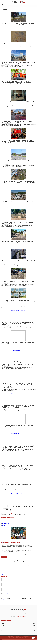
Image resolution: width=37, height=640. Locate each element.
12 (14, 567)
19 (14, 569)
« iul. (2, 574)
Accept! (33, 638)
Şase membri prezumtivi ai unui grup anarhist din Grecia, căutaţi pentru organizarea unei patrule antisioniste (17, 548)
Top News (6, 8)
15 (28, 567)
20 (18, 569)
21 (23, 569)
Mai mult (31, 636)
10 (3, 567)
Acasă (2, 8)
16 (33, 567)
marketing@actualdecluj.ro (21, 616)
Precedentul (4, 514)
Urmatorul (23, 514)
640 (20, 514)
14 (23, 567)
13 (18, 567)
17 (3, 569)
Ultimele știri (17, 542)
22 (28, 569)
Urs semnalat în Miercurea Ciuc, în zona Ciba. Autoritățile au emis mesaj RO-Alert (15, 552)
